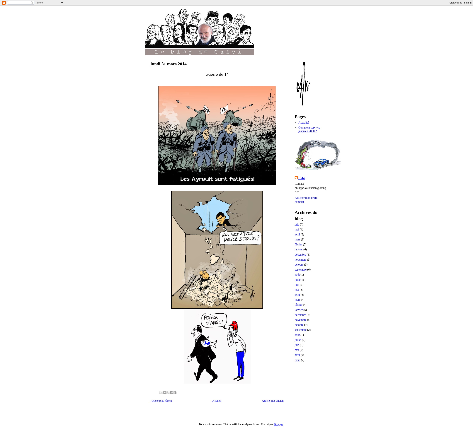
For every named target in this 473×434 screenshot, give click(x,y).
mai (297, 229)
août (297, 274)
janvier (299, 249)
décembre (300, 254)
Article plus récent (161, 400)
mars (297, 239)
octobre (299, 264)
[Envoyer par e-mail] (161, 392)
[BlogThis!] (164, 392)
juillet (298, 279)
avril (297, 234)
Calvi (301, 178)
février (298, 244)
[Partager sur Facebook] (171, 392)
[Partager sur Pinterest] (175, 392)
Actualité (303, 122)
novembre (300, 259)
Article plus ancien (273, 400)
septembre (301, 269)
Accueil (216, 400)
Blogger (278, 424)
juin (297, 224)
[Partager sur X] (168, 392)
